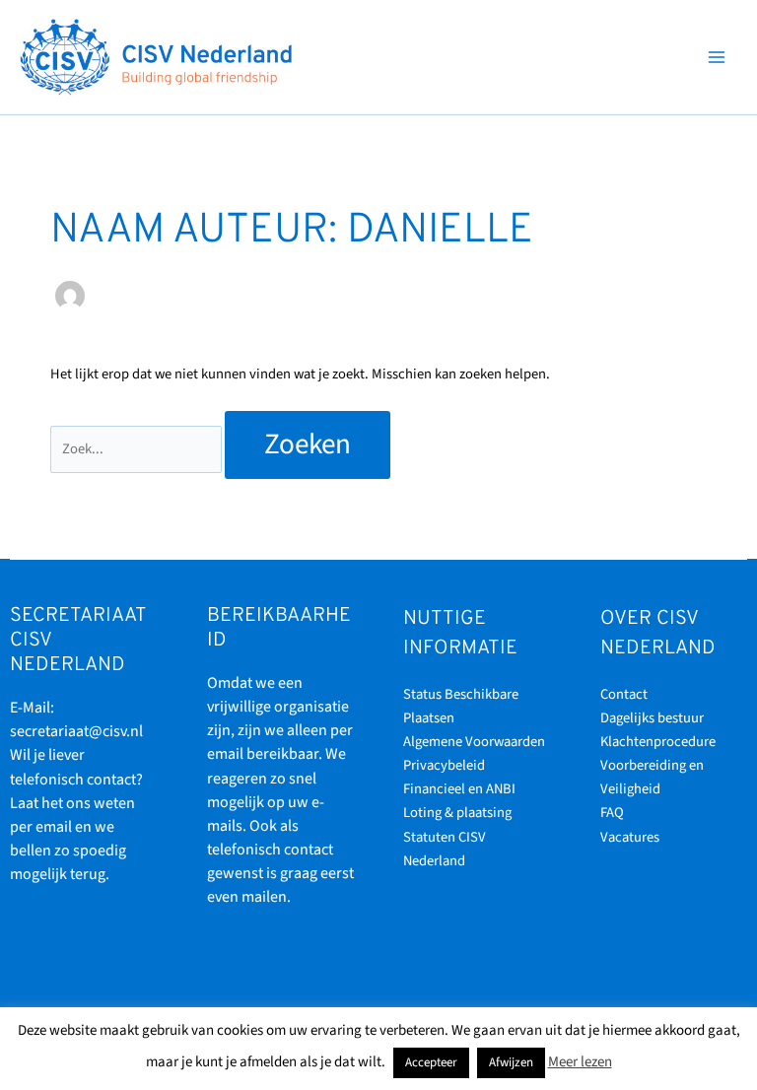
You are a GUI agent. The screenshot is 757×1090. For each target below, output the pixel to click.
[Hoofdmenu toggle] (716, 57)
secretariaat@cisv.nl (76, 731)
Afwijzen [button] (511, 1062)
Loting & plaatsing (457, 812)
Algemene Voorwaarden (474, 741)
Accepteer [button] (431, 1062)
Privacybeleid (444, 765)
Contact (624, 694)
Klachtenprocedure (658, 741)
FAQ (612, 812)
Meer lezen (580, 1062)
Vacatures (629, 837)
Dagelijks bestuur (652, 718)
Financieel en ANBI (459, 789)
